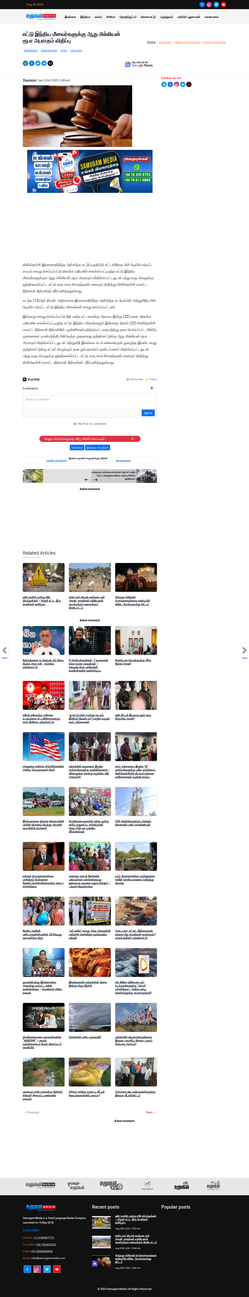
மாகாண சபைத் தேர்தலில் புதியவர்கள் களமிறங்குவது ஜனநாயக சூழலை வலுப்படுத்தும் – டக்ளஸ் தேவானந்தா (89, 881)
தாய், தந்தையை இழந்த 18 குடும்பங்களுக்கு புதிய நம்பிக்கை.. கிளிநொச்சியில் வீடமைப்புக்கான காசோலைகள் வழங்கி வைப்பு (135, 772)
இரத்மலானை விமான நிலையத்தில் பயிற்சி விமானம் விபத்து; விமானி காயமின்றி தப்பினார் (43, 825)
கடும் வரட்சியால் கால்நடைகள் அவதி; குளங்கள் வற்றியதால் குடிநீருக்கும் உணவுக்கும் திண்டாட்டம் (87, 602)
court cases (76, 50)
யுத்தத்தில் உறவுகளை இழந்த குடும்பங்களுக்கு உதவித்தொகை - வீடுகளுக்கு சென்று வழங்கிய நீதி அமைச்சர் (89, 772)
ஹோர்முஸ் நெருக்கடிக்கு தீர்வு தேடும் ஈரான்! (133, 662)
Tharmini (29, 80)
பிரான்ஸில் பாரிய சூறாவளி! (85, 1037)
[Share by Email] (50, 63)
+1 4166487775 (44, 1237)
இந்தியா (85, 17)
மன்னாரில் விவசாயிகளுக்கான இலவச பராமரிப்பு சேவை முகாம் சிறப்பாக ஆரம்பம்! (133, 1040)
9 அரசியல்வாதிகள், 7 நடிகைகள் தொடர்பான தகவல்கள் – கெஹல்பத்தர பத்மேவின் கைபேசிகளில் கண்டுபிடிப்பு (88, 666)
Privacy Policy (31, 1230)
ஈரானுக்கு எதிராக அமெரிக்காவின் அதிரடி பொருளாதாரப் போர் (43, 768)
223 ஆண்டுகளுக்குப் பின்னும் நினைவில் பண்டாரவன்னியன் (133, 823)
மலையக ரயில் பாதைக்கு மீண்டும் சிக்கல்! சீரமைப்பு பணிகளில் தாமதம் (43, 1095)
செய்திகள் (165, 42)
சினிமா (110, 17)
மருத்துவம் (166, 17)
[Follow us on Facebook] (170, 84)
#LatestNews (30, 50)
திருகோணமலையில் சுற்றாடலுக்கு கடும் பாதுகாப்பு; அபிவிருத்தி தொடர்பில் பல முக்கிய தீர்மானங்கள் (89, 827)
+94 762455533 (46, 1244)
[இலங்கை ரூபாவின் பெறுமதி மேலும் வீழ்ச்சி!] (56, 476)
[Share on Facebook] (31, 63)
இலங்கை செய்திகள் (187, 42)
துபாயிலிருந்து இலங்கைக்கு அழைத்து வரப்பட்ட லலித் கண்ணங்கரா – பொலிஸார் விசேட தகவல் (43, 987)
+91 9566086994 (42, 1251)
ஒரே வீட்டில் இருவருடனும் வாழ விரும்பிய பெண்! (133, 716)
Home (151, 42)
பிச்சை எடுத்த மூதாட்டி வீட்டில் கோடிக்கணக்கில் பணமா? (87, 1093)
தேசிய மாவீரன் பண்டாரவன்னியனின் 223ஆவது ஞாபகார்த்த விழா (42, 934)
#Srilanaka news (49, 50)
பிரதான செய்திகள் (214, 42)
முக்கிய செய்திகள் (56, 460)
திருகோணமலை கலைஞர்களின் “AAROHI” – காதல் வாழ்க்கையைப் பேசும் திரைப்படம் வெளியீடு (42, 1042)
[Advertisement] (90, 230)
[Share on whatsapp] (25, 63)
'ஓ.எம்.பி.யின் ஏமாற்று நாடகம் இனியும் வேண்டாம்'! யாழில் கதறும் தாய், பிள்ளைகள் (89, 718)
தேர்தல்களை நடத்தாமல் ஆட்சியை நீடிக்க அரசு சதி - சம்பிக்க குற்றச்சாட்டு (43, 664)
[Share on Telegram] (44, 63)
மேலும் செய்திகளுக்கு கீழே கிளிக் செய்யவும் (74, 439)
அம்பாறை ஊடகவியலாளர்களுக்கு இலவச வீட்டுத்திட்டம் (135, 1093)
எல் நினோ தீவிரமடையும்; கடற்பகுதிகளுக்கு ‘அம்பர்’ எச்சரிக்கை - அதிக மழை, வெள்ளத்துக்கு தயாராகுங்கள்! (133, 987)
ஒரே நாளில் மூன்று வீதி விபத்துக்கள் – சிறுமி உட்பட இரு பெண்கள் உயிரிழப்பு (42, 600)
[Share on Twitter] (38, 63)
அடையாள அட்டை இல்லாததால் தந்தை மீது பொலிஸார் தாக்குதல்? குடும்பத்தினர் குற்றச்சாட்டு (135, 934)
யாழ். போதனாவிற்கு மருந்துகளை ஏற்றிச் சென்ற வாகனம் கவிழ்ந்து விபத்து (135, 879)
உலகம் (98, 17)
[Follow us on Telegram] (164, 84)
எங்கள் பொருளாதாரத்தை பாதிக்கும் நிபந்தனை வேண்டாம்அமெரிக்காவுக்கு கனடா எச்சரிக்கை (43, 881)
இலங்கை (70, 17)
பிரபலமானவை (123, 460)
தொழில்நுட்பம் (128, 17)
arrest (64, 50)
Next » (150, 1112)
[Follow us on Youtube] (189, 84)
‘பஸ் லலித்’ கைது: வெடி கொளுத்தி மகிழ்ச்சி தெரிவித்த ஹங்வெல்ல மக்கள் (90, 934)
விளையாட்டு (148, 17)
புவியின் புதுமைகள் (188, 17)
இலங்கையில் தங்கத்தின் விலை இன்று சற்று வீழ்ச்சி (88, 983)
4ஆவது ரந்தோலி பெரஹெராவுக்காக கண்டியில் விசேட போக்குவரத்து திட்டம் (132, 600)
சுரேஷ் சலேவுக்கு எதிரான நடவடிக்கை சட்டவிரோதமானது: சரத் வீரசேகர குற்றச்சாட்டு (41, 718)
